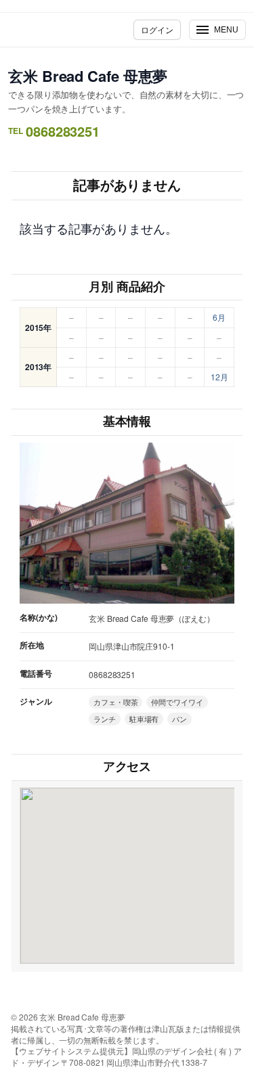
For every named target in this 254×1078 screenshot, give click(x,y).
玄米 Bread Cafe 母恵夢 (87, 76)
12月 (219, 376)
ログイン (157, 29)
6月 (219, 317)
